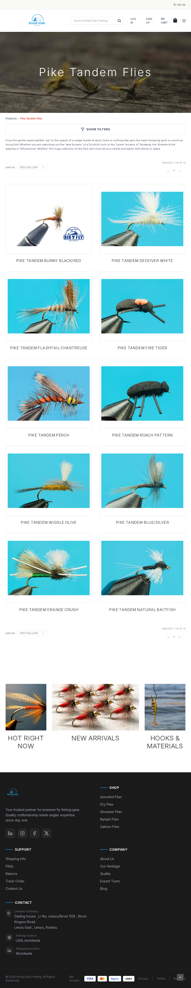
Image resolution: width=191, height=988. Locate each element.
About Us (107, 859)
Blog (103, 889)
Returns (11, 874)
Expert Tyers (110, 881)
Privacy (143, 978)
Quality (105, 874)
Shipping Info (16, 859)
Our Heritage (110, 866)
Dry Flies (106, 804)
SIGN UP (149, 20)
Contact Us (14, 889)
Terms (161, 978)
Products (11, 118)
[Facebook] (34, 833)
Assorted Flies (111, 797)
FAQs (10, 866)
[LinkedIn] (10, 833)
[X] (46, 833)
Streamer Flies (111, 812)
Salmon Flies (109, 827)
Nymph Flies (109, 819)
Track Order (15, 881)
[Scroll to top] (180, 977)
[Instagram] (22, 833)
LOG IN (133, 20)
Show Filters (98, 129)
